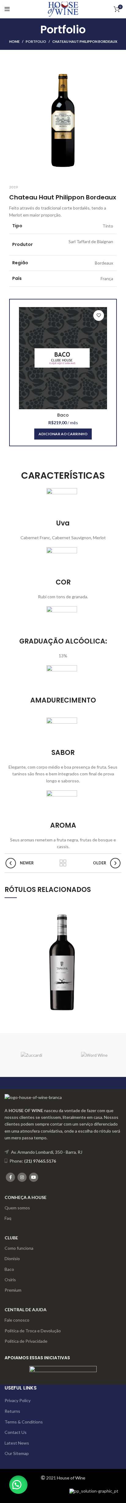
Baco (63, 415)
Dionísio (12, 1258)
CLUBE (11, 1237)
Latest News (17, 1442)
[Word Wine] (94, 1055)
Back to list (63, 863)
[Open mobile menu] (7, 9)
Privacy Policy (18, 1400)
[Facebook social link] (10, 1177)
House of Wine (71, 1477)
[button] (18, 1484)
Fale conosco (17, 1320)
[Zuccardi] (31, 1055)
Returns (12, 1411)
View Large (116, 908)
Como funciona (19, 1248)
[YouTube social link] (33, 1177)
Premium (13, 1290)
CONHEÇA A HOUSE (25, 1197)
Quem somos (17, 1207)
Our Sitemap (17, 1453)
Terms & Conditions (24, 1421)
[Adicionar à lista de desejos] (98, 315)
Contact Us (16, 1432)
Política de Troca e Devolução (33, 1330)
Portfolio (36, 41)
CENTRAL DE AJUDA (25, 1309)
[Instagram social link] (22, 1177)
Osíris (10, 1279)
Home (14, 41)
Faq (8, 1218)
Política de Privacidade (26, 1341)
